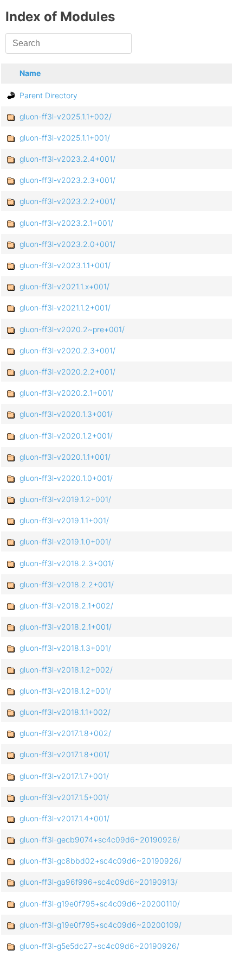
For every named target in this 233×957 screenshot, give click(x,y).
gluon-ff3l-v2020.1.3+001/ (66, 414)
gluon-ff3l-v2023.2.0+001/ (67, 244)
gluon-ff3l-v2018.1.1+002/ (65, 712)
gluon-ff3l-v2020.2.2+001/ (67, 371)
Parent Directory (48, 95)
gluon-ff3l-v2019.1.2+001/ (65, 499)
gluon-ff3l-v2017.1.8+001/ (64, 754)
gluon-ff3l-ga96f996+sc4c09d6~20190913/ (99, 881)
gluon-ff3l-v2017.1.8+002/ (65, 733)
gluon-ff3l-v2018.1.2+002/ (66, 669)
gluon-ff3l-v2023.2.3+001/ (67, 180)
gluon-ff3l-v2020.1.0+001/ (66, 478)
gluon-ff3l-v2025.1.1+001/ (65, 137)
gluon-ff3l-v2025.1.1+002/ (66, 116)
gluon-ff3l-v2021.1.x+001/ (64, 286)
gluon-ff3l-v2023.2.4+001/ (67, 158)
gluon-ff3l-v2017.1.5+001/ (64, 797)
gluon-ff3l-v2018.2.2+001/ (67, 584)
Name (30, 73)
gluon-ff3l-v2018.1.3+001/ (65, 647)
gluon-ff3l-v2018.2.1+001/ (66, 626)
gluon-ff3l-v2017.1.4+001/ (64, 818)
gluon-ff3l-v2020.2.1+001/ (66, 392)
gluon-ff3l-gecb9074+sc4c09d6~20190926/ (100, 839)
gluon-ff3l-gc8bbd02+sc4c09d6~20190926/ (101, 860)
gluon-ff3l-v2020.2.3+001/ (67, 350)
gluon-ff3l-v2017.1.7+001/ (64, 776)
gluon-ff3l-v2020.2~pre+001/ (72, 329)
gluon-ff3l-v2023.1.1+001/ (65, 265)
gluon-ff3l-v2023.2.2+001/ (67, 201)
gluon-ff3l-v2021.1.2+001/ (65, 307)
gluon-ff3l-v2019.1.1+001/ (64, 520)
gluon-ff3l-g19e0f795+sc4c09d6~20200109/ (101, 924)
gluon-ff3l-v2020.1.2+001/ (66, 435)
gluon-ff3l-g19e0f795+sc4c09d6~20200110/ (100, 903)
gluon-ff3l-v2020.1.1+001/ (65, 456)
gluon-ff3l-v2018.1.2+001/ (65, 690)
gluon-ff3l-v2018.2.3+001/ (67, 563)
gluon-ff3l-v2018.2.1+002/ (66, 605)
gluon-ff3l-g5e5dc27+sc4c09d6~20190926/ (99, 945)
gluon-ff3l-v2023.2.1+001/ (66, 222)
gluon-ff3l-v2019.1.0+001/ (65, 541)
